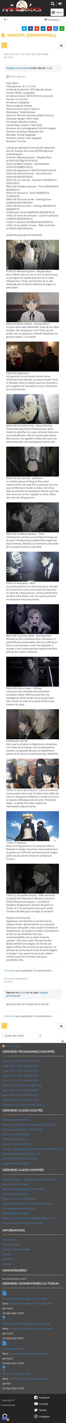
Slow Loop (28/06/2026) (15, 1134)
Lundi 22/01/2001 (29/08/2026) (20, 1080)
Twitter (43, 1410)
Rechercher (8, 1259)
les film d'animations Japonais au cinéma (24, 1298)
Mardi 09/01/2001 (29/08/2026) (20, 1099)
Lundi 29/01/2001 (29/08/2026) (20, 1070)
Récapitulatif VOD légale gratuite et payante (26, 1323)
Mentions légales (11, 1244)
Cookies (6, 1254)
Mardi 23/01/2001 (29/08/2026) (20, 1075)
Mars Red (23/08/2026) (15, 1119)
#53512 (24, 978)
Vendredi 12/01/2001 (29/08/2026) (22, 1085)
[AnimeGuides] (22, 6)
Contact (6, 1263)
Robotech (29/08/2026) (29, 1179)
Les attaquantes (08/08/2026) (18, 1208)
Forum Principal (17, 1303)
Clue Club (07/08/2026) (15, 1213)
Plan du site (8, 1239)
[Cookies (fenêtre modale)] (5, 1417)
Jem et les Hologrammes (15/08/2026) (23, 1189)
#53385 (44, 54)
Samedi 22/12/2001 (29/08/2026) (21, 1061)
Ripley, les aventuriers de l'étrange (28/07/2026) (28, 1124)
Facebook (44, 1397)
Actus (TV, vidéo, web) (41, 1303)
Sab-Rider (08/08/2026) (27, 1203)
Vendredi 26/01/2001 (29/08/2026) (22, 1104)
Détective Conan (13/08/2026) (19, 1198)
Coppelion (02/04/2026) (15, 1163)
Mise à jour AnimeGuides (16, 1373)
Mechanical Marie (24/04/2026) (19, 1158)
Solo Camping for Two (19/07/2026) (22, 1129)
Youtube (43, 1403)
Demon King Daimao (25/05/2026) (21, 1153)
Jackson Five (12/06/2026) (16, 1144)
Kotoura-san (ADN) (12, 1348)
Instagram (44, 1416)
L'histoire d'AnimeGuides (16, 1249)
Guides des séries (38, 1353)
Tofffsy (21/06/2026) (13, 1139)
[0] (16, 76)
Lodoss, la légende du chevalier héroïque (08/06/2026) (32, 1148)
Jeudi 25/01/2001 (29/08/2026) (19, 1095)
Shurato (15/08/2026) (14, 1193)
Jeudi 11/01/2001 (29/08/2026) (19, 1090)
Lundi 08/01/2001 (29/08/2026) (20, 1065)
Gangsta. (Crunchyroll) (18, 67)
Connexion (9, 970)
